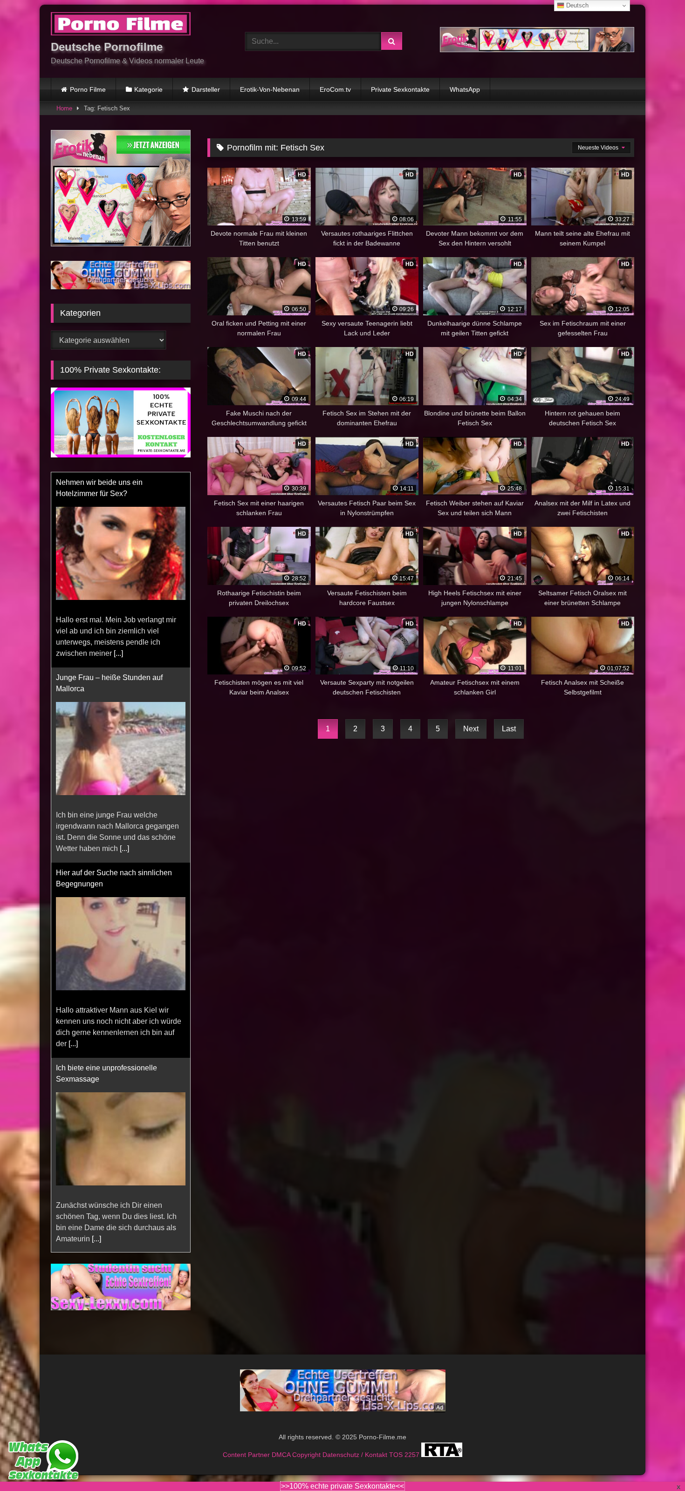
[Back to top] (656, 1463)
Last (509, 729)
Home (64, 108)
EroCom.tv (335, 89)
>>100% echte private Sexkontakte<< (342, 1486)
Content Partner (247, 1454)
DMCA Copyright (297, 1454)
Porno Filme (88, 89)
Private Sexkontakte (400, 89)
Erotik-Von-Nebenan (270, 89)
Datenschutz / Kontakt (355, 1454)
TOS (396, 1454)
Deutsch (576, 5)
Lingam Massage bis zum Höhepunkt (117, 1252)
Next (471, 729)
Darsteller (206, 89)
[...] (124, 653)
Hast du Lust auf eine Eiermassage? (116, 1068)
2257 (412, 1454)
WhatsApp (465, 89)
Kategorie (148, 89)
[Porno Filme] (121, 25)
